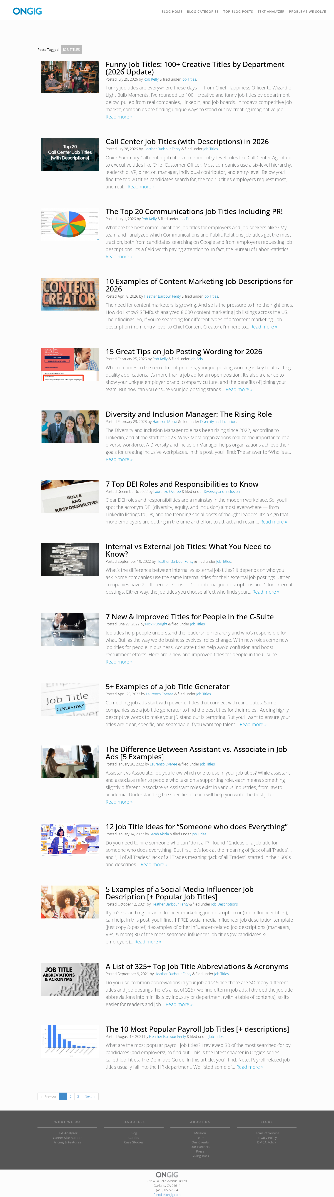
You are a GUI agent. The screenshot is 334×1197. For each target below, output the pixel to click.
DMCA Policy (266, 1142)
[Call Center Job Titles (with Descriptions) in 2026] (70, 154)
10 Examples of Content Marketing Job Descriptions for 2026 (199, 285)
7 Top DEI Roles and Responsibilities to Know (182, 484)
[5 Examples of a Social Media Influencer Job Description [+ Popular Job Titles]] (70, 902)
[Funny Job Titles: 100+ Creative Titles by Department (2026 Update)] (70, 77)
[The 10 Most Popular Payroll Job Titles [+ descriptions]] (70, 1041)
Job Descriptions (224, 904)
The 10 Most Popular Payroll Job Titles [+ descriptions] (197, 1029)
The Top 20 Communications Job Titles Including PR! (194, 211)
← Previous (48, 1096)
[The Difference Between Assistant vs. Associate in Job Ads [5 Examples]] (70, 761)
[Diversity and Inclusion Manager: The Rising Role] (70, 427)
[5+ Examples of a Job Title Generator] (70, 699)
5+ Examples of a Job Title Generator (167, 686)
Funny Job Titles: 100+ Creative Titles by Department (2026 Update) (195, 68)
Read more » (119, 117)
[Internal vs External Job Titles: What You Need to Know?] (70, 559)
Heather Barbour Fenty (162, 148)
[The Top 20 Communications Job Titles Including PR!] (70, 224)
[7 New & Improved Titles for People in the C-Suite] (70, 629)
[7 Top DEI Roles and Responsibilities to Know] (70, 496)
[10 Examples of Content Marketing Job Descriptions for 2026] (70, 294)
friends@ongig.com (167, 1194)
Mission (200, 1133)
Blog (133, 1133)
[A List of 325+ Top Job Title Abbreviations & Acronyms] (70, 979)
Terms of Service (266, 1133)
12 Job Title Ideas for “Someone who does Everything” (197, 826)
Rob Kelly (151, 79)
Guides (133, 1137)
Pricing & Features (67, 1142)
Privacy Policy (267, 1137)
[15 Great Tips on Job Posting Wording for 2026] (70, 364)
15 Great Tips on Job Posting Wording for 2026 (184, 351)
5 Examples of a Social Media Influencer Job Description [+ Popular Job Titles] (180, 892)
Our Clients (200, 1142)
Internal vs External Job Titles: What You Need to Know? (188, 550)
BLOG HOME (172, 11)
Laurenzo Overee (167, 491)
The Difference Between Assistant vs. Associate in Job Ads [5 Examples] (196, 752)
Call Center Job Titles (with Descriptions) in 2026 (187, 141)
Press (200, 1151)
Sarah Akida (159, 834)
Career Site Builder (67, 1137)
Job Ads (196, 358)
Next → (90, 1096)
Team (200, 1137)
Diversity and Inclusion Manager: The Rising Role (189, 414)
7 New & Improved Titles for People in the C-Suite (190, 616)
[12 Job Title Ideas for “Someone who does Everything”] (70, 839)
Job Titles (189, 79)
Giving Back (200, 1156)
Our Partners (200, 1147)
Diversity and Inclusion (218, 421)
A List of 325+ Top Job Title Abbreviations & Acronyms (197, 966)
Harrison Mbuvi (164, 421)
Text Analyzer (67, 1133)
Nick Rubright (156, 624)
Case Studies (134, 1142)
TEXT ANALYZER (271, 11)
